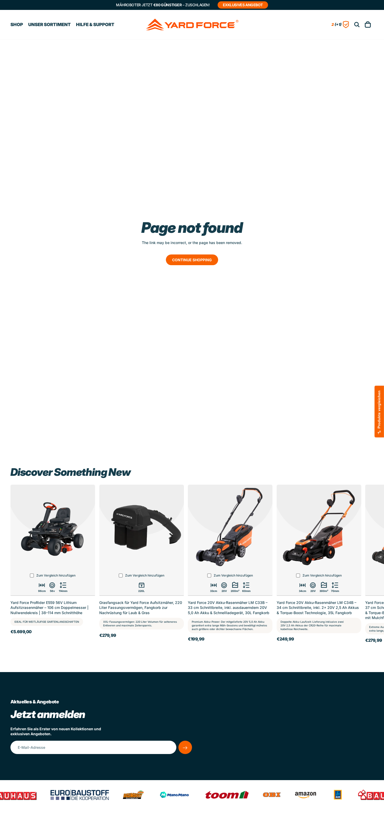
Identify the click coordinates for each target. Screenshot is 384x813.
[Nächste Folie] (368, 565)
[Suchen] (357, 24)
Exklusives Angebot (243, 5)
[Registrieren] (185, 747)
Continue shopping (192, 260)
